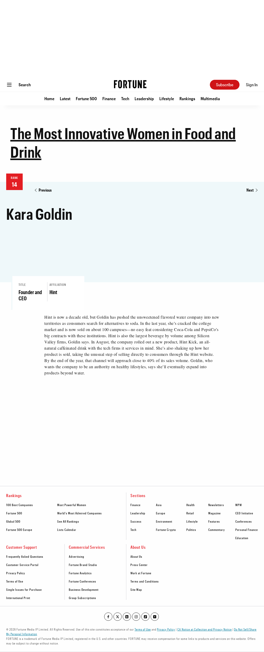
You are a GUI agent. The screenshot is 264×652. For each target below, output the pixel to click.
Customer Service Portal (22, 565)
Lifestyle (166, 98)
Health (190, 505)
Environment (164, 521)
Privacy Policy (15, 573)
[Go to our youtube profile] (155, 616)
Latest (65, 98)
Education (241, 538)
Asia (159, 505)
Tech (125, 98)
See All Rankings (68, 521)
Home (49, 98)
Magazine (214, 513)
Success (136, 521)
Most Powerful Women (71, 505)
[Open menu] (9, 85)
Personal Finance (246, 529)
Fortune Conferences (82, 581)
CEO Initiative (244, 513)
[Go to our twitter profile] (117, 616)
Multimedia (210, 98)
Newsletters (216, 505)
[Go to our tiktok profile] (145, 616)
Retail (190, 513)
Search (25, 84)
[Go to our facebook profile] (108, 616)
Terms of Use (14, 581)
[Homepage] (130, 84)
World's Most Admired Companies (79, 513)
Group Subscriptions (82, 598)
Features (214, 521)
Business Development (83, 589)
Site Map (136, 589)
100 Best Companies (19, 505)
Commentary (216, 529)
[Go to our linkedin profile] (127, 616)
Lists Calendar (66, 529)
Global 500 (13, 521)
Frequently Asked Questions (24, 556)
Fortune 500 (86, 98)
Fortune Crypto (166, 529)
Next (250, 189)
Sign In (252, 84)
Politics (191, 529)
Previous (45, 189)
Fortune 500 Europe (19, 529)
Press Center (139, 565)
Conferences (243, 521)
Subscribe (224, 84)
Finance (109, 98)
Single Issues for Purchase (24, 589)
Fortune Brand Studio (83, 565)
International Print (18, 598)
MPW (238, 505)
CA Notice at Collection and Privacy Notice (204, 629)
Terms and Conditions (144, 581)
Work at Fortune (140, 573)
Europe (160, 513)
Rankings (187, 98)
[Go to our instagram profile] (136, 616)
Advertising (76, 556)
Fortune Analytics (80, 573)
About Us (136, 556)
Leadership (144, 98)
